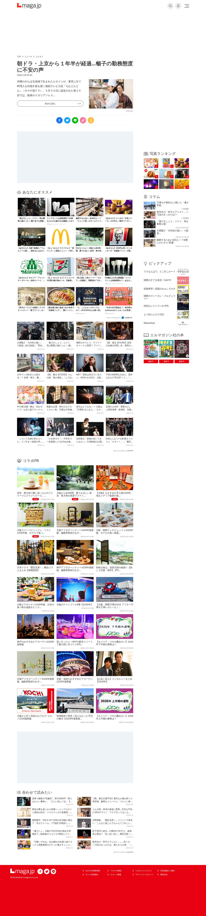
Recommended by (114, 318)
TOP (19, 56)
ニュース (28, 56)
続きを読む (50, 103)
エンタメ (39, 56)
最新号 (151, 361)
